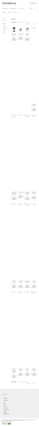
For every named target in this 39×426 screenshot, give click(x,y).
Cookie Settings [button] (4, 423)
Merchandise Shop (21, 8)
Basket (4, 404)
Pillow (4, 30)
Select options (14, 39)
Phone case (5, 28)
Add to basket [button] (27, 39)
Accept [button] (9, 423)
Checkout (9, 12)
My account (4, 12)
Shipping (5, 411)
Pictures (4, 23)
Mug (4, 25)
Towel (4, 32)
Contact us (15, 12)
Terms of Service (6, 409)
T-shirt (4, 26)
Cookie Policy (5, 400)
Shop (4, 402)
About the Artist (5, 8)
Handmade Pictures (13, 8)
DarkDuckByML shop (9, 3)
